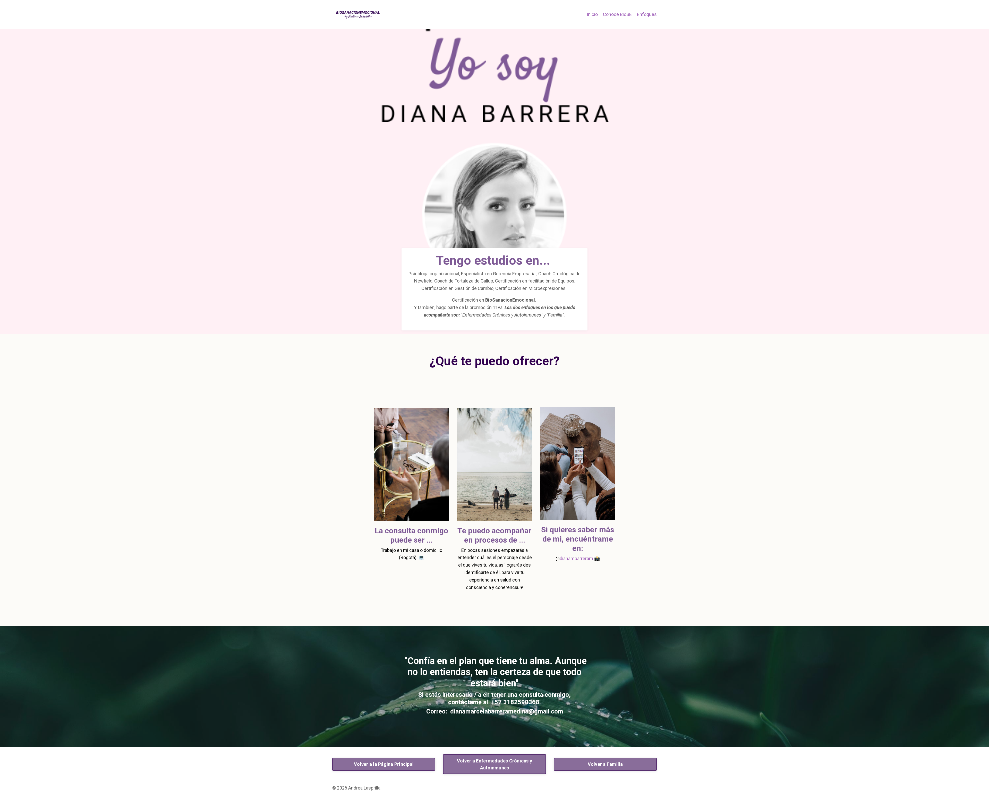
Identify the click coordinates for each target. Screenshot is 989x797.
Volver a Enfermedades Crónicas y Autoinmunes (494, 764)
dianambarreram (576, 558)
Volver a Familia (605, 764)
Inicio (592, 14)
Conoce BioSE (617, 14)
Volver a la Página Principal (384, 764)
